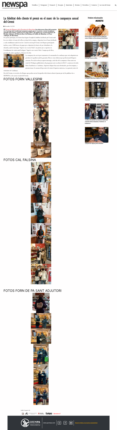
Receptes (60, 5)
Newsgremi (43, 5)
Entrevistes (69, 5)
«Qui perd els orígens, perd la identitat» (94, 143)
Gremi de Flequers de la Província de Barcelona (20, 29)
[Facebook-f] (65, 423)
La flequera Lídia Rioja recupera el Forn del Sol (96, 78)
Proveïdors (85, 5)
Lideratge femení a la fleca (91, 58)
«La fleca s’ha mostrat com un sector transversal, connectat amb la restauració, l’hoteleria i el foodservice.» (96, 121)
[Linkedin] (71, 423)
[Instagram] (59, 423)
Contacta (94, 5)
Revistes (77, 5)
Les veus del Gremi (105, 5)
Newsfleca (35, 5)
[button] (115, 5)
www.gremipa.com (49, 423)
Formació (52, 5)
